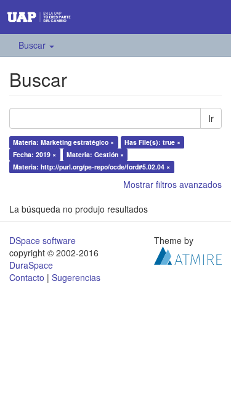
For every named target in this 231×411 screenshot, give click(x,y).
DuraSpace (31, 265)
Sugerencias (76, 277)
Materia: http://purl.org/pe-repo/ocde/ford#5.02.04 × (91, 166)
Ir (211, 118)
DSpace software (42, 240)
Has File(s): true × (152, 142)
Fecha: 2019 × (34, 154)
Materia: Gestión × (95, 154)
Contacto (26, 277)
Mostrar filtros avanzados (172, 184)
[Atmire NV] (188, 254)
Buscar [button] (33, 45)
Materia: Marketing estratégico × (63, 142)
